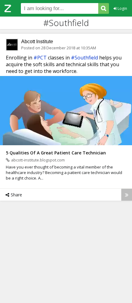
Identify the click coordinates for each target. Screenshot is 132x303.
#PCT (40, 57)
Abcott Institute (37, 41)
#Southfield (84, 57)
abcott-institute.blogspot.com (38, 160)
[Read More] (126, 195)
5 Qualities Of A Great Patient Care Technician (56, 153)
